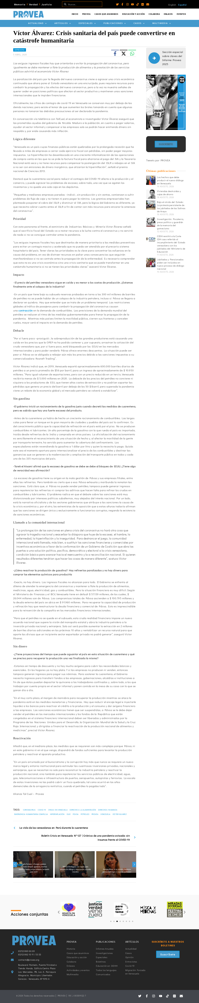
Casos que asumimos (106, 14)
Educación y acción (133, 14)
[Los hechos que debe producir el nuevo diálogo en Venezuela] (150, 180)
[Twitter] (117, 4)
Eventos (181, 14)
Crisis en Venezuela (57, 809)
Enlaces (168, 14)
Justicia (47, 4)
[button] (59, 912)
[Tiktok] (137, 4)
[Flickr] (142, 4)
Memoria (19, 4)
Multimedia (160, 23)
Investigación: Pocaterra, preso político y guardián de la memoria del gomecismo (170, 223)
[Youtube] (132, 4)
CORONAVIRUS (29, 809)
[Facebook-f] (122, 4)
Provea (86, 14)
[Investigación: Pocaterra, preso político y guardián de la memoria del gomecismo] (150, 222)
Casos (137, 23)
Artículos (61, 23)
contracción (26, 310)
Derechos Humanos (107, 809)
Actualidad (36, 23)
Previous (15, 864)
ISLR (69, 814)
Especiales (86, 23)
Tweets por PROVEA (158, 160)
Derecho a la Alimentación (83, 809)
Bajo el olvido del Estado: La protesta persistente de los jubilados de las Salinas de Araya (171, 206)
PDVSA (76, 814)
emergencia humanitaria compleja (31, 814)
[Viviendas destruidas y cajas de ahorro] (150, 194)
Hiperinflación (57, 814)
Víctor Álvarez (120, 814)
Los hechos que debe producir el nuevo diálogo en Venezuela (170, 180)
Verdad (33, 4)
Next (134, 864)
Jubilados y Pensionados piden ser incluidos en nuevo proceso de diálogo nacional (170, 264)
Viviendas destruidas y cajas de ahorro (169, 193)
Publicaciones (113, 23)
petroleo (85, 814)
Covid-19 (42, 809)
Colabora (154, 14)
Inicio (75, 14)
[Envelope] (147, 4)
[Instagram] (127, 4)
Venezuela (105, 814)
